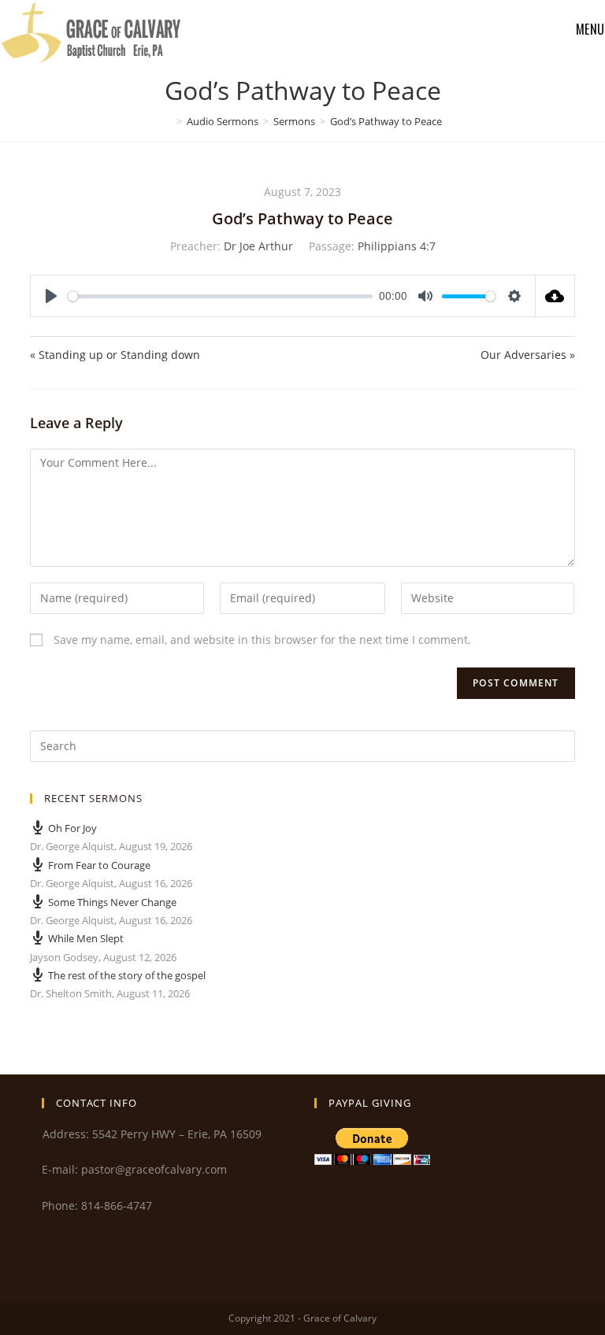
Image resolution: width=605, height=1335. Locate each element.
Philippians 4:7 (397, 246)
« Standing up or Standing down (115, 354)
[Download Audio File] (555, 296)
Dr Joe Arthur (258, 246)
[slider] (220, 296)
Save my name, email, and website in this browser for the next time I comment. (262, 639)
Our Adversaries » (528, 354)
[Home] (168, 121)
